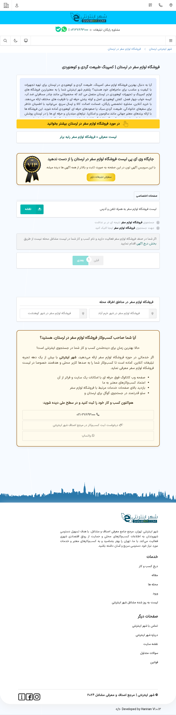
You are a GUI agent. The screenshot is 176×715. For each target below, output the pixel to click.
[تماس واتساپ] (64, 30)
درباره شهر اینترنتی (147, 635)
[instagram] (37, 697)
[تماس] (161, 5)
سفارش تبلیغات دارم (101, 177)
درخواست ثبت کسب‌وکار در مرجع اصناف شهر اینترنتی (85, 425)
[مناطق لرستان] (171, 5)
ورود (155, 593)
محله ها (153, 584)
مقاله (155, 575)
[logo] (88, 17)
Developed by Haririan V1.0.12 (140, 709)
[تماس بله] (58, 30)
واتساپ (86, 436)
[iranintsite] (22, 697)
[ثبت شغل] (150, 5)
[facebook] (29, 697)
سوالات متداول (149, 653)
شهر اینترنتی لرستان (159, 49)
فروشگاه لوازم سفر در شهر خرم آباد (119, 313)
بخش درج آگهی (146, 243)
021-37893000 (86, 414)
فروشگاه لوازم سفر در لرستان (124, 49)
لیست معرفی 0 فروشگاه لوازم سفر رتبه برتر (88, 137)
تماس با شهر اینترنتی (145, 626)
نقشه (28, 209)
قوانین (154, 662)
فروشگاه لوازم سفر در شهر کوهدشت (49, 313)
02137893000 (79, 30)
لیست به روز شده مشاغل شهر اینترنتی (135, 602)
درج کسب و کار (148, 566)
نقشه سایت (150, 644)
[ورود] (17, 5)
